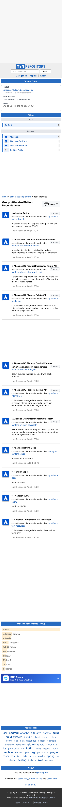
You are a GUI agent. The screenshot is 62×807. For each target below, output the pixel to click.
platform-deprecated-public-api (27, 272)
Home (5, 196)
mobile (8, 752)
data (22, 740)
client (37, 737)
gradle (41, 744)
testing (22, 760)
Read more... (31, 784)
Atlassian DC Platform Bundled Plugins (33, 363)
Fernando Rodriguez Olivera (42, 797)
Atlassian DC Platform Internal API (30, 390)
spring (51, 756)
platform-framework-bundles (25, 245)
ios (5, 748)
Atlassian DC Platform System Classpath (33, 418)
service (42, 756)
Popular (33, 75)
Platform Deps (21, 471)
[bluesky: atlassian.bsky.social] (32, 106)
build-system (14, 736)
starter (13, 760)
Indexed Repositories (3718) (31, 623)
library (38, 748)
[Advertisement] (31, 31)
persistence (43, 752)
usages (54, 213)
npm (26, 752)
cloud (54, 737)
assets (47, 733)
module (19, 752)
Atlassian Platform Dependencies (18, 90)
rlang (19, 756)
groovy (50, 744)
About (43, 75)
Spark (32, 778)
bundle (28, 737)
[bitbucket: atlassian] (8, 106)
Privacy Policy (41, 802)
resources (9, 756)
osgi (33, 752)
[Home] (31, 68)
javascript (14, 748)
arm (39, 733)
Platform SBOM (22, 495)
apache (25, 733)
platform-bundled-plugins (24, 369)
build (55, 732)
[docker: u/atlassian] (11, 106)
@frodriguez (42, 772)
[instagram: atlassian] (29, 106)
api (33, 732)
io (56, 744)
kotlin (30, 748)
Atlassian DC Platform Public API (30, 295)
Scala (20, 778)
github (31, 744)
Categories (21, 75)
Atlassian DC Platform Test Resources (32, 519)
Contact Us (27, 802)
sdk (25, 756)
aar (5, 732)
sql (57, 756)
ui (35, 760)
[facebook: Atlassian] (22, 106)
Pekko (39, 778)
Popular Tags (31, 727)
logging (47, 748)
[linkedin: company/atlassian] (18, 106)
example (51, 740)
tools (30, 760)
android (14, 732)
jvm (23, 748)
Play (26, 778)
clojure (46, 737)
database (31, 740)
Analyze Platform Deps (25, 448)
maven (55, 748)
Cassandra (52, 778)
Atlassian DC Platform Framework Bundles (35, 239)
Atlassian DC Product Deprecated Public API (35, 266)
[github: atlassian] (4, 106)
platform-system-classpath (24, 425)
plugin (54, 752)
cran (16, 740)
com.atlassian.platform (20, 196)
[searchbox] (25, 71)
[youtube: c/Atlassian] (25, 106)
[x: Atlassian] (15, 106)
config (9, 740)
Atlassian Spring (21, 213)
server (33, 756)
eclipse (42, 740)
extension (9, 744)
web (41, 759)
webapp (49, 760)
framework (21, 744)
